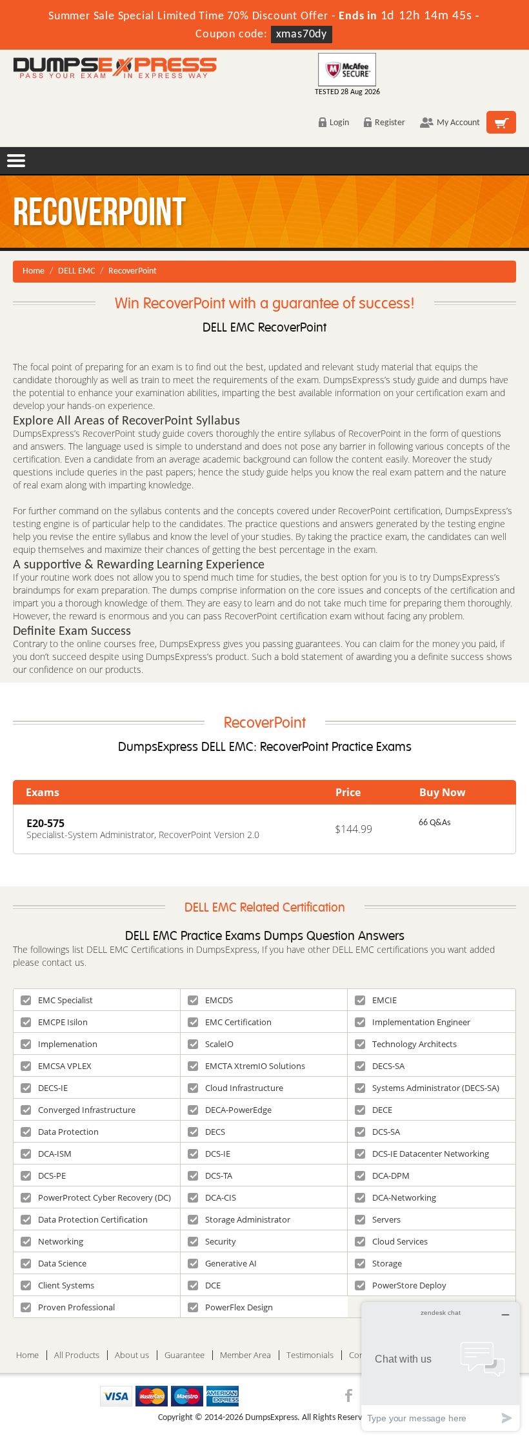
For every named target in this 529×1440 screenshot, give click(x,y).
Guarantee (185, 1355)
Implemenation (67, 1044)
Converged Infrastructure (86, 1109)
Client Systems (66, 1285)
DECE (382, 1109)
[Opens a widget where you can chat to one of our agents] (440, 1366)
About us (132, 1355)
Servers (386, 1219)
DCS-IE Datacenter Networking (430, 1153)
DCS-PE (52, 1175)
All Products (76, 1355)
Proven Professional (76, 1307)
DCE (213, 1285)
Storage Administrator (247, 1219)
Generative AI (231, 1263)
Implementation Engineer (421, 1022)
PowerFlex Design (239, 1307)
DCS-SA (386, 1131)
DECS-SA (388, 1066)
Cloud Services (400, 1241)
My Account (458, 123)
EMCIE (384, 1000)
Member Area (245, 1355)
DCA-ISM (55, 1153)
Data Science (62, 1263)
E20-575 (45, 823)
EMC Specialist (65, 1000)
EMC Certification (238, 1022)
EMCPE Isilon (63, 1022)
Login (339, 123)
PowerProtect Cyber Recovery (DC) (104, 1197)
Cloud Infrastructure (244, 1088)
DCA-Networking (404, 1197)
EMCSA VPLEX (65, 1066)
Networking (60, 1241)
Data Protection (68, 1131)
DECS (215, 1131)
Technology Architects (414, 1044)
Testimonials (310, 1355)
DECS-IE (53, 1088)
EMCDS (219, 1000)
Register (390, 123)
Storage (387, 1263)
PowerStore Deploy (409, 1285)
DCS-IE (217, 1153)
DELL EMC (76, 271)
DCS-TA (218, 1175)
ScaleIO (219, 1044)
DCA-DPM (391, 1175)
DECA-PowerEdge (238, 1109)
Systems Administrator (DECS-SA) (435, 1088)
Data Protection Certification (93, 1219)
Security (220, 1241)
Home (34, 271)
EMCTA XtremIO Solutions (255, 1066)
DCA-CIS (220, 1197)
